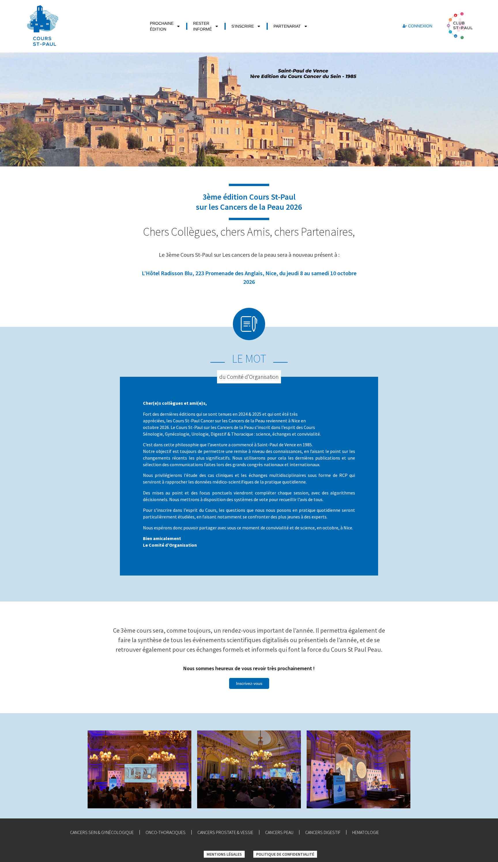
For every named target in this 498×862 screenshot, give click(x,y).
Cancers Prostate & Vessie (225, 832)
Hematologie (365, 832)
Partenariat (287, 26)
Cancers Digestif (322, 832)
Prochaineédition (161, 26)
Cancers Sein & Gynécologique (102, 832)
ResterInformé (202, 26)
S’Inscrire (242, 26)
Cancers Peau (279, 832)
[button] (249, 683)
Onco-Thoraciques (166, 832)
